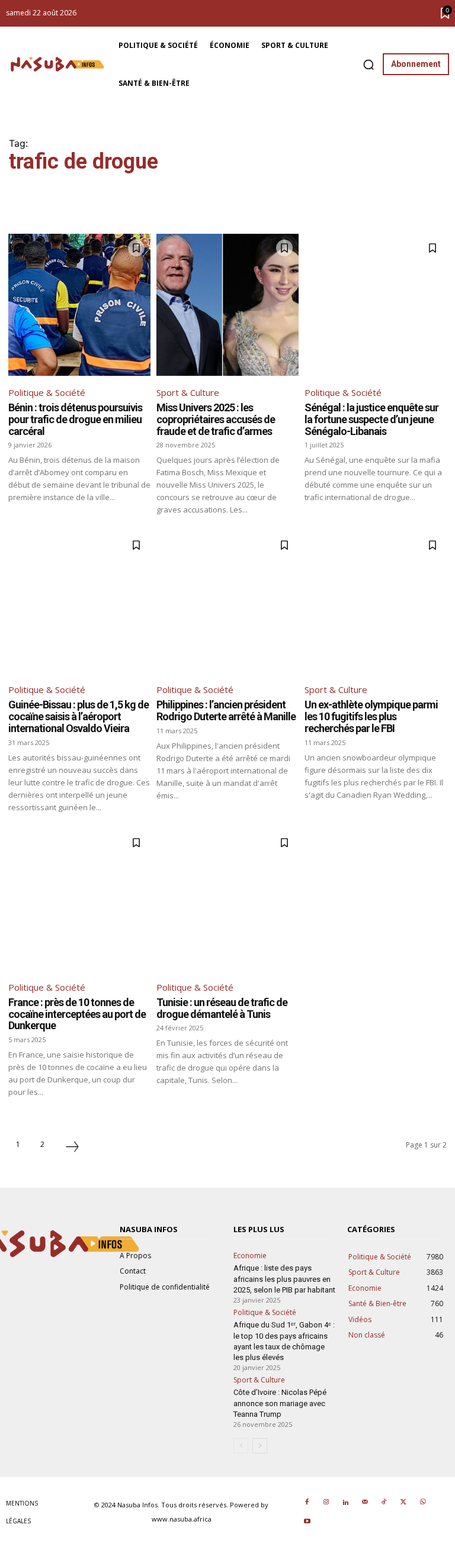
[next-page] (72, 1148)
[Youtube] (307, 1522)
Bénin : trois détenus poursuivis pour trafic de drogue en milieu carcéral (75, 419)
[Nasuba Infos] (59, 64)
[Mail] (365, 1502)
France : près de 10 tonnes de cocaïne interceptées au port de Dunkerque (77, 1014)
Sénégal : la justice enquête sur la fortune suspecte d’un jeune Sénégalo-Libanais (371, 419)
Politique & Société (46, 392)
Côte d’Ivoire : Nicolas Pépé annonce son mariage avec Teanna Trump (279, 1403)
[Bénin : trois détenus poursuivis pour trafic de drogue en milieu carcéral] (79, 305)
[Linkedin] (345, 1502)
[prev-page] (240, 1445)
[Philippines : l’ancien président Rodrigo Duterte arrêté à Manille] (227, 602)
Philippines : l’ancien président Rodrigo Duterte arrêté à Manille (226, 710)
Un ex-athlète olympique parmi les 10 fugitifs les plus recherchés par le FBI (371, 716)
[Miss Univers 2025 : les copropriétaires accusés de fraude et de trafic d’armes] (227, 305)
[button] (368, 64)
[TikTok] (384, 1502)
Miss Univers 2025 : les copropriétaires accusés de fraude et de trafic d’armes (215, 419)
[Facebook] (307, 1502)
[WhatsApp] (422, 1502)
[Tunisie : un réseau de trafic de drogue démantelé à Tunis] (227, 900)
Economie (250, 1256)
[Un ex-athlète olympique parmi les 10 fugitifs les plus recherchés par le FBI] (376, 602)
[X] (403, 1502)
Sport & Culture (187, 392)
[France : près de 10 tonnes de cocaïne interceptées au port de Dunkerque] (79, 900)
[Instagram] (326, 1502)
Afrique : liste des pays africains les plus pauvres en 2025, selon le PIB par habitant (284, 1279)
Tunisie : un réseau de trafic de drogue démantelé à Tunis (221, 1008)
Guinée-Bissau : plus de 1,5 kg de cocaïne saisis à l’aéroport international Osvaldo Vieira (78, 716)
